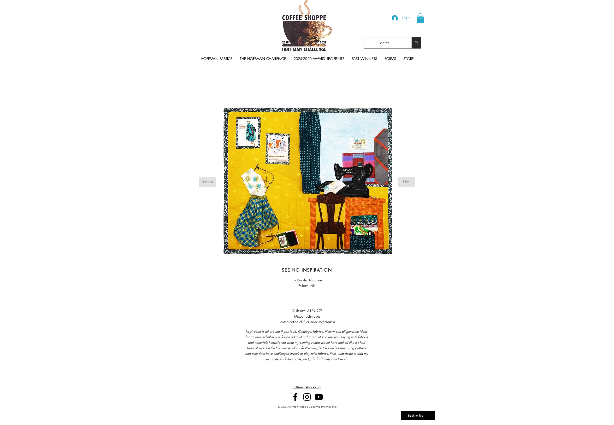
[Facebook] (295, 397)
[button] (420, 18)
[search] (416, 42)
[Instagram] (307, 397)
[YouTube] (319, 397)
